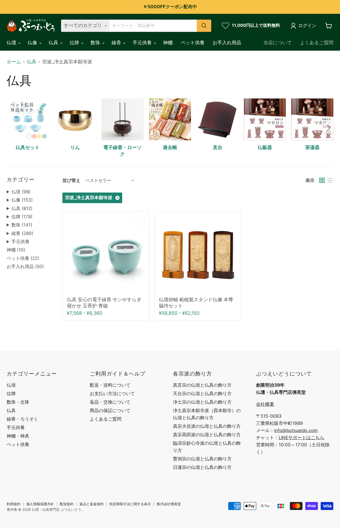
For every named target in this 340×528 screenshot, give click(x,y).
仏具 (54, 42)
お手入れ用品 (226, 42)
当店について (277, 42)
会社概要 (265, 404)
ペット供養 (193, 42)
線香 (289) (22, 233)
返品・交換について (110, 402)
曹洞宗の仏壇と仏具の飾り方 (202, 458)
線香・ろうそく (22, 419)
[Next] (328, 127)
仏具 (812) (21, 208)
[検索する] (204, 26)
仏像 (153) (22, 200)
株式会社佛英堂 (169, 504)
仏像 (33, 42)
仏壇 (12, 42)
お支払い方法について (112, 393)
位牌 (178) (21, 216)
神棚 (168, 42)
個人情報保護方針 (40, 504)
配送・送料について (110, 385)
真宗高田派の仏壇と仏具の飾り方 (207, 434)
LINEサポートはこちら (301, 437)
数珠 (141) (21, 225)
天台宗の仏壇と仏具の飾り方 (202, 393)
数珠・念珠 (18, 402)
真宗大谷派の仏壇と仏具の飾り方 (207, 426)
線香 (117, 42)
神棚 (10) (16, 249)
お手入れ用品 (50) (25, 266)
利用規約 (13, 504)
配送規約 (67, 504)
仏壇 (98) (21, 191)
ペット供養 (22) (23, 258)
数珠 (96, 42)
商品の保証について (110, 410)
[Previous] (11, 127)
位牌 (75, 42)
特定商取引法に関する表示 (130, 504)
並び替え (71, 180)
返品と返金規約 (91, 504)
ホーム (14, 61)
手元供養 (143, 42)
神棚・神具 (18, 436)
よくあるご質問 (316, 42)
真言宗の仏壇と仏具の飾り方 (202, 385)
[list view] (329, 180)
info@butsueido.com (296, 430)
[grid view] (322, 180)
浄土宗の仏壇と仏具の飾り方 (202, 402)
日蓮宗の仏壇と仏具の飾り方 (202, 467)
